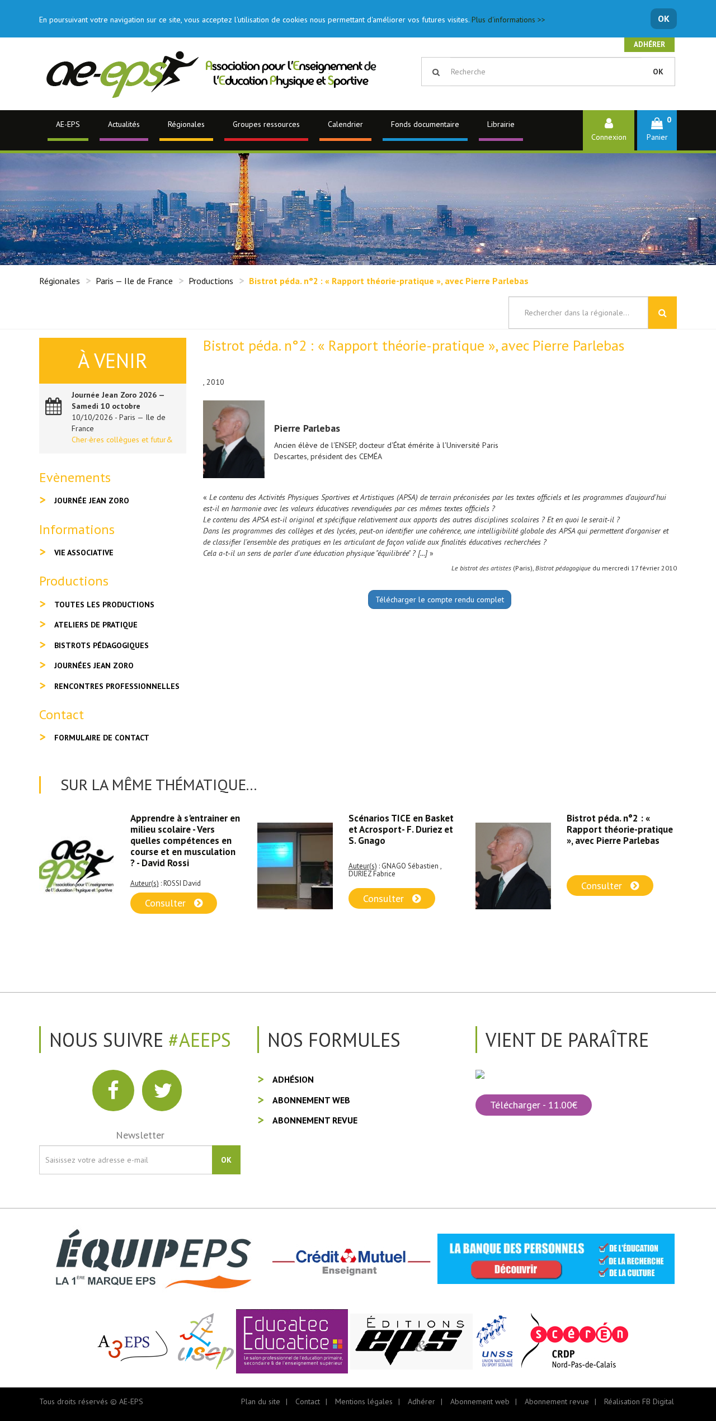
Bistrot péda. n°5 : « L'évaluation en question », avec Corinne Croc (621, 829)
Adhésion (293, 1079)
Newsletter (140, 1135)
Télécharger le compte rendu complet (439, 599)
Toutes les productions (104, 604)
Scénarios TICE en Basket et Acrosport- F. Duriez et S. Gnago (182, 829)
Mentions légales (364, 1401)
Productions (211, 280)
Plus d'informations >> (508, 20)
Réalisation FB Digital (639, 1401)
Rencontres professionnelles (117, 686)
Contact (307, 1401)
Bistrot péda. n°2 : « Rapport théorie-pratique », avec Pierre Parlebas (401, 829)
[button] (657, 130)
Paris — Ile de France (134, 280)
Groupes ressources (266, 124)
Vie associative (84, 552)
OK (664, 18)
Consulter (167, 898)
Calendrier (345, 124)
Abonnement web (311, 1100)
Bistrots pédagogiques (101, 645)
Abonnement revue (314, 1120)
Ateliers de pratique (96, 625)
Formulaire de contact (101, 738)
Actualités (124, 124)
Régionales (186, 124)
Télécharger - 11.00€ (533, 1104)
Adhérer (649, 44)
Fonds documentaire (425, 124)
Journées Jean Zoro (94, 665)
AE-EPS (68, 124)
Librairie (501, 124)
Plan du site (260, 1401)
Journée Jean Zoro (91, 500)
